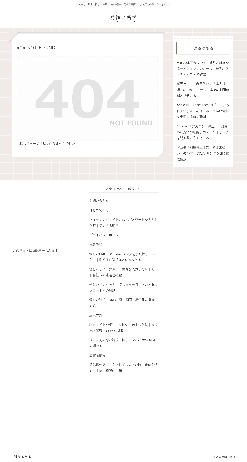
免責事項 (95, 244)
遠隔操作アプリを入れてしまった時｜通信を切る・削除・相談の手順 (123, 367)
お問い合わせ (99, 200)
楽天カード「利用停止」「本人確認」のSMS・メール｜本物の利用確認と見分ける (203, 89)
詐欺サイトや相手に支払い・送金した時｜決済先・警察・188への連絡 (123, 327)
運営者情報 (97, 355)
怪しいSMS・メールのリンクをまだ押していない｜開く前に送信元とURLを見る (122, 257)
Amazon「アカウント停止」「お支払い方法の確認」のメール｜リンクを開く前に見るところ (203, 132)
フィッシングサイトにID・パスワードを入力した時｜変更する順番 (123, 222)
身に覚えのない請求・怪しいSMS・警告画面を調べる (122, 343)
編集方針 (95, 315)
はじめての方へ (100, 210)
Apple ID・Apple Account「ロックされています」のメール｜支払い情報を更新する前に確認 (203, 111)
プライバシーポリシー (105, 235)
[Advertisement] (48, 216)
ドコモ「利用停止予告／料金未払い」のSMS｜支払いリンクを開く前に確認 (203, 153)
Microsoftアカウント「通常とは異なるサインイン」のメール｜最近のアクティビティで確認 (203, 68)
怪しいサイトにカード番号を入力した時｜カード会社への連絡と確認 (123, 272)
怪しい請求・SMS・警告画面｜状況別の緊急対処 (122, 302)
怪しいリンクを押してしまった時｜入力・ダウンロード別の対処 (123, 287)
